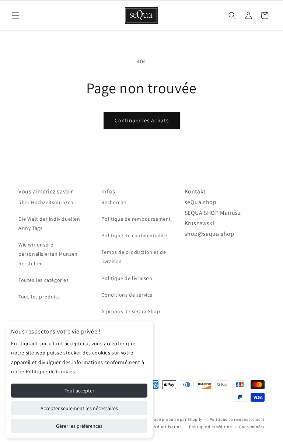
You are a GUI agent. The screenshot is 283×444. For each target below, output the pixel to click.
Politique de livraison (126, 278)
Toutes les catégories (43, 280)
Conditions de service (127, 294)
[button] (15, 15)
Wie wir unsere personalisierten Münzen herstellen (48, 253)
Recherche (113, 202)
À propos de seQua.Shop (130, 311)
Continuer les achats (142, 120)
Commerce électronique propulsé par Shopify (158, 419)
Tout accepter (79, 390)
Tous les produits (39, 296)
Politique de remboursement (136, 219)
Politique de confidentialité (134, 235)
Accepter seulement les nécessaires (79, 408)
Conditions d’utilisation (158, 426)
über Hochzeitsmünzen (46, 202)
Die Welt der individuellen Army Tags (49, 223)
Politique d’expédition (210, 426)
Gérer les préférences (79, 426)
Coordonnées (252, 426)
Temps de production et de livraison (133, 257)
